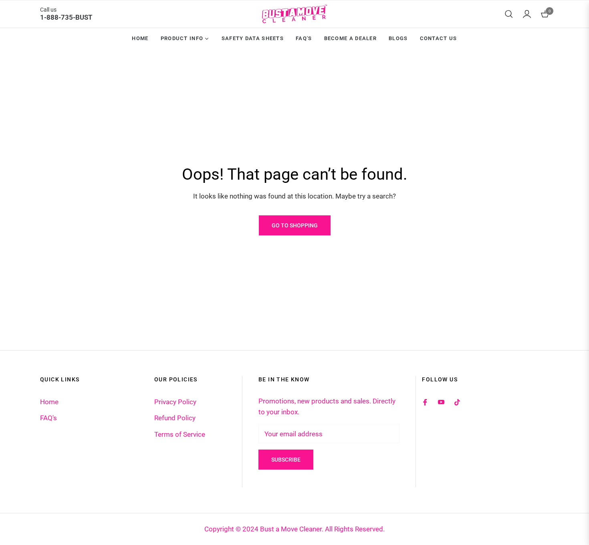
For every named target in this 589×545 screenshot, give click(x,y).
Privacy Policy (175, 402)
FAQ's (48, 418)
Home (49, 402)
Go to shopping (295, 225)
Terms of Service (179, 434)
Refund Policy (175, 418)
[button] (509, 14)
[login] (527, 14)
